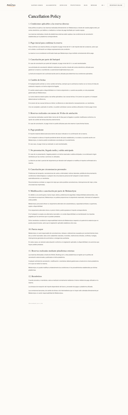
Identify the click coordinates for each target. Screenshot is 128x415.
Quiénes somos (37, 5)
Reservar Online (116, 5)
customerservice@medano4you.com (62, 70)
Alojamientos (51, 5)
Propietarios (75, 5)
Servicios (63, 5)
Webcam (94, 5)
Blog (86, 5)
